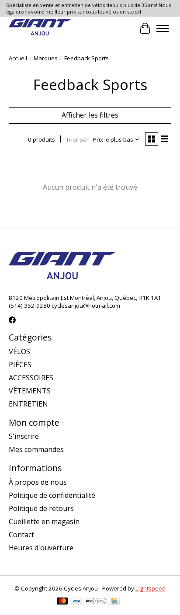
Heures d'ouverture (41, 547)
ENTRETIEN (28, 404)
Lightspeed (150, 588)
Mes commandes (36, 449)
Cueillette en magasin (44, 521)
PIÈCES (20, 364)
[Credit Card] (114, 602)
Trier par (77, 139)
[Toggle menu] (162, 28)
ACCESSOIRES (31, 377)
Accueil (18, 58)
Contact (21, 534)
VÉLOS (19, 351)
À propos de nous (38, 482)
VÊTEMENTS (30, 391)
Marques (46, 58)
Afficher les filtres (90, 115)
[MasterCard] (62, 602)
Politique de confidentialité (52, 495)
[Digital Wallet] (95, 602)
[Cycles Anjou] (40, 28)
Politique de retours (41, 508)
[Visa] (76, 602)
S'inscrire (24, 436)
